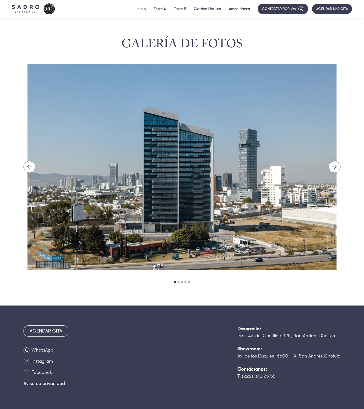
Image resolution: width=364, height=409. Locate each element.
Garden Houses (207, 9)
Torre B (180, 9)
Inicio (141, 9)
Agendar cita (46, 331)
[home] (26, 9)
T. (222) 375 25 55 (256, 376)
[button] (29, 167)
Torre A (160, 9)
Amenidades (239, 9)
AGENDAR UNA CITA (332, 9)
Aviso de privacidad (44, 383)
